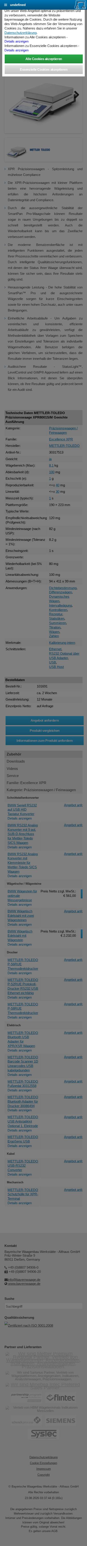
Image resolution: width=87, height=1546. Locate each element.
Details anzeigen (16, 41)
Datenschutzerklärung (20, 33)
